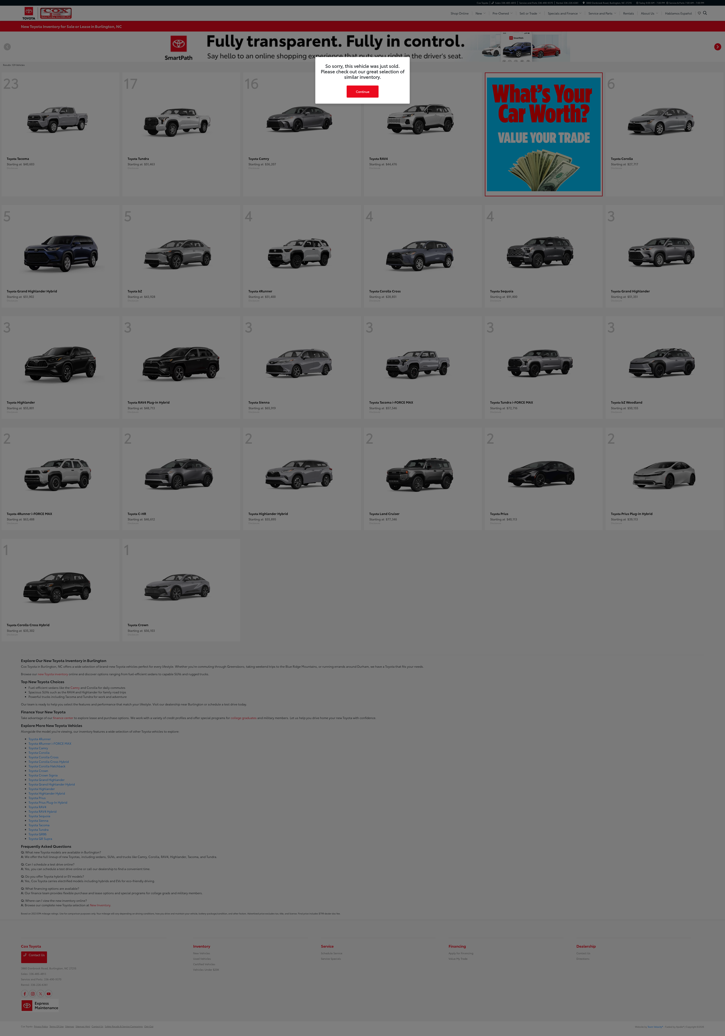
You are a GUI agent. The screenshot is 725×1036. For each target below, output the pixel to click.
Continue (362, 91)
